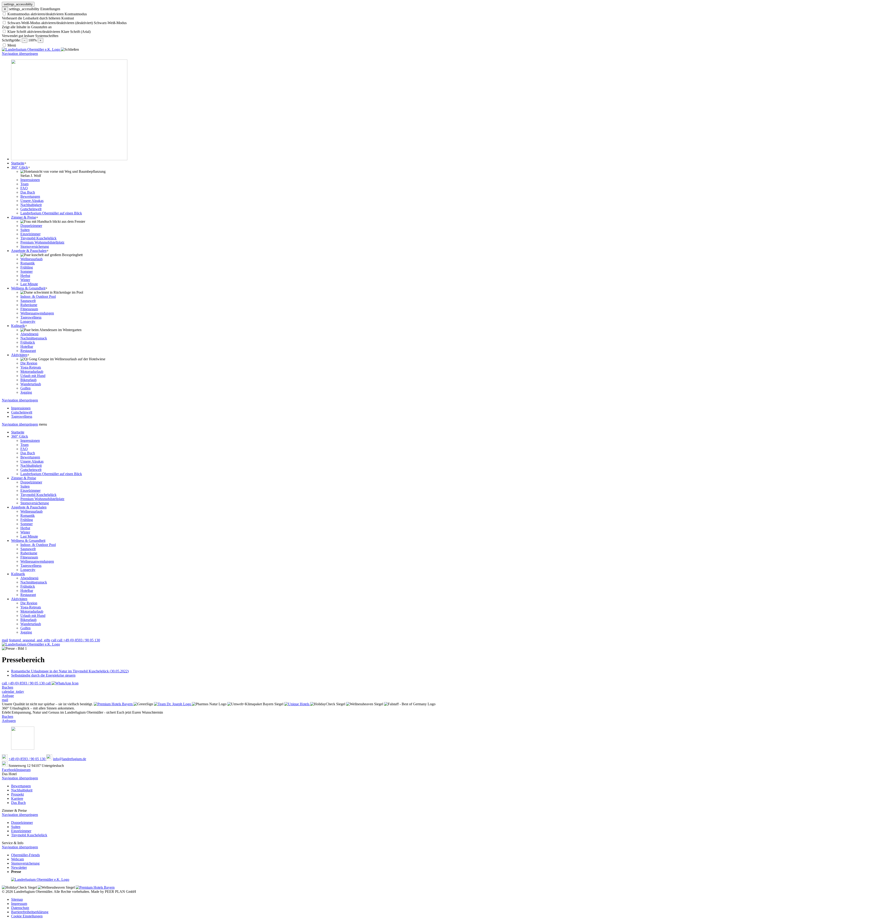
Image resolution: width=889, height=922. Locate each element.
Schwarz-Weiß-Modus (110, 23)
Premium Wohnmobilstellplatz (42, 499)
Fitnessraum (29, 557)
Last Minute (29, 536)
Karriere (17, 798)
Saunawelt (28, 549)
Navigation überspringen (20, 54)
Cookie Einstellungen (27, 916)
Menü (11, 45)
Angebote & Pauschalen (29, 507)
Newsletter (19, 867)
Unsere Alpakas (32, 461)
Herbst (25, 528)
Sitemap (17, 899)
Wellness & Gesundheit (28, 541)
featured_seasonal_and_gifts (29, 640)
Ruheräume (28, 553)
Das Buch (27, 453)
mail (5, 640)
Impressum (19, 904)
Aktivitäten (19, 599)
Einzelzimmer (30, 490)
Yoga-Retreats (30, 607)
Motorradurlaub (31, 611)
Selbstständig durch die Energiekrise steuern (43, 675)
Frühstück (27, 586)
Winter (25, 532)
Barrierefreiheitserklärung (29, 912)
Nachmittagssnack (33, 582)
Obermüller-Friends (25, 855)
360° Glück (19, 436)
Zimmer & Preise (23, 478)
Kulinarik (18, 574)
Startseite (17, 432)
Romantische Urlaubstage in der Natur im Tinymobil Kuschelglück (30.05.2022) (70, 671)
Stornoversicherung (34, 503)
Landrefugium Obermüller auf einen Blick (51, 474)
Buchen (7, 716)
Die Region (28, 603)
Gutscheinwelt (30, 470)
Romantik (27, 515)
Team (24, 445)
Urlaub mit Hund (32, 616)
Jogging (26, 632)
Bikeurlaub (28, 620)
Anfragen (9, 721)
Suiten (25, 486)
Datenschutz (20, 908)
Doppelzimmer (31, 482)
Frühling (26, 520)
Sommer (26, 524)
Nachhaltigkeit (31, 465)
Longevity (27, 570)
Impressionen (30, 440)
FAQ (24, 449)
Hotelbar (26, 591)
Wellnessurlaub (31, 511)
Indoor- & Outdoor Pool (38, 545)
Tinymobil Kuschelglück (38, 495)
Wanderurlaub (30, 624)
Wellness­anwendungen (37, 561)
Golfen (25, 628)
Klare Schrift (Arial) (76, 32)
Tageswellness (30, 566)
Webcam (17, 859)
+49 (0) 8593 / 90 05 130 (27, 759)
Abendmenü (29, 578)
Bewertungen (30, 457)
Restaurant (28, 595)
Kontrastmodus (76, 14)
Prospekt (17, 794)
